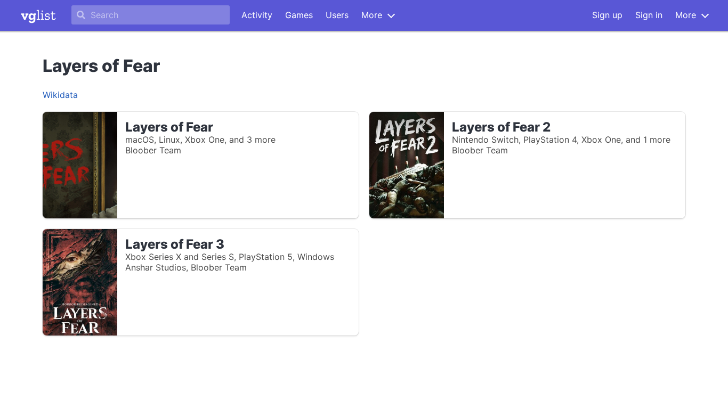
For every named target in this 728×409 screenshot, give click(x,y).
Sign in (648, 15)
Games (299, 15)
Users (337, 15)
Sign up (607, 15)
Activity (256, 15)
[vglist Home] (38, 15)
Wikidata (60, 94)
